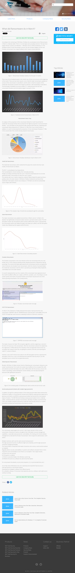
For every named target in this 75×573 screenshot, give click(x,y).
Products (30, 19)
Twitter (61, 29)
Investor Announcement (30, 554)
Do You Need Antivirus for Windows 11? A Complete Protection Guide (31, 520)
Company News (48, 19)
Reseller (58, 548)
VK (66, 29)
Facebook (57, 29)
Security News (27, 550)
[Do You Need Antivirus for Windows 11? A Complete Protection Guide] (7, 521)
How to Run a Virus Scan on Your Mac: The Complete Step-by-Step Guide (30, 499)
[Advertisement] (64, 56)
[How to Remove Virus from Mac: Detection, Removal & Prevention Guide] (7, 506)
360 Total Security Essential (12, 548)
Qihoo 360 (46, 548)
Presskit (26, 552)
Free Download (64, 39)
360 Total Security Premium (12, 550)
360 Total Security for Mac (12, 552)
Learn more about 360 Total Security (25, 38)
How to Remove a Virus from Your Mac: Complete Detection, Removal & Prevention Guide (30, 513)
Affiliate (58, 546)
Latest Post (11, 19)
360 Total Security (10, 546)
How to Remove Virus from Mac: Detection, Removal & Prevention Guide (28, 506)
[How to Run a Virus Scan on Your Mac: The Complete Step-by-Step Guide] (7, 499)
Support (45, 546)
